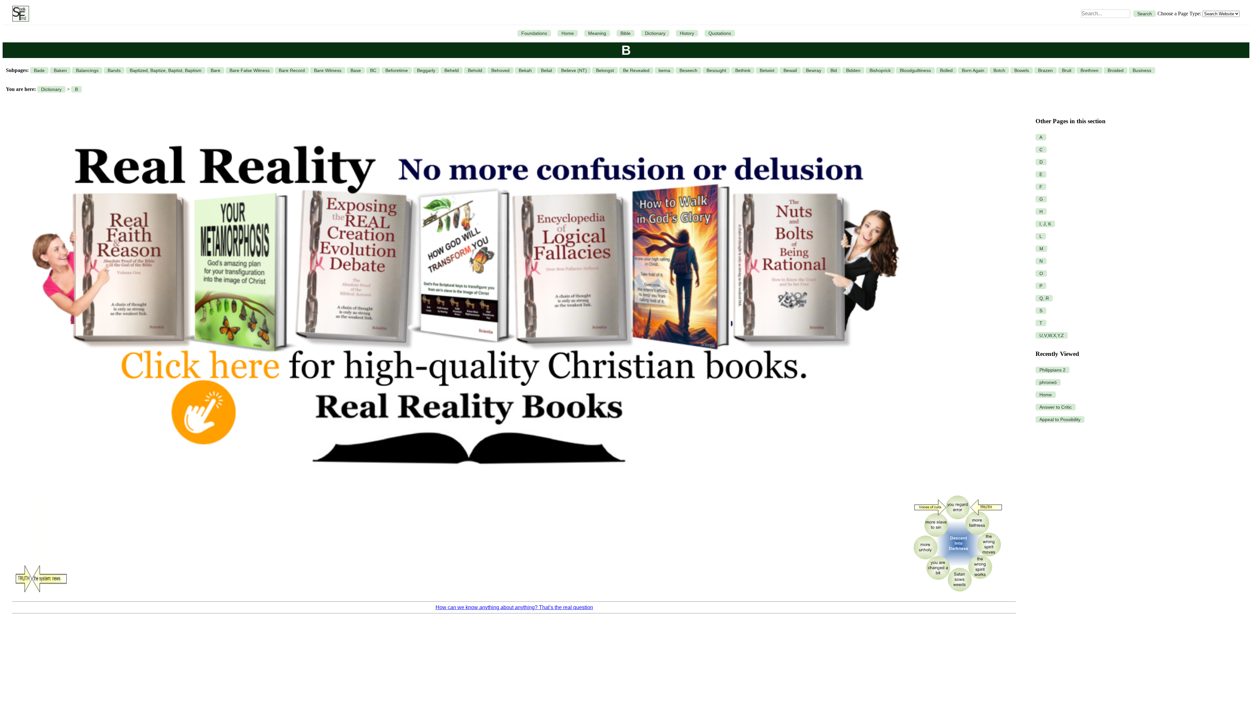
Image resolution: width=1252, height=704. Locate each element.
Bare (215, 70)
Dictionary (655, 33)
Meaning (597, 33)
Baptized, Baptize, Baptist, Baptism (165, 70)
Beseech (688, 70)
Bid (833, 70)
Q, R (1044, 298)
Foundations (534, 33)
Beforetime (396, 70)
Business (1142, 70)
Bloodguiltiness (915, 70)
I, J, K (1045, 224)
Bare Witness (327, 70)
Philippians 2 (1052, 370)
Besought (716, 70)
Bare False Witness (250, 70)
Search (1144, 13)
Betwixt (767, 70)
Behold (475, 70)
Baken (60, 70)
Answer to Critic (1055, 407)
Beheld (451, 70)
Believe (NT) (574, 70)
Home (567, 33)
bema (664, 70)
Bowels (1021, 70)
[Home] (19, 14)
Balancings (87, 70)
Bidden (853, 70)
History (687, 33)
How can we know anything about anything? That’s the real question (514, 607)
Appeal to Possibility (1060, 419)
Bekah (525, 70)
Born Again (973, 70)
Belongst (605, 70)
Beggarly (426, 70)
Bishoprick (880, 70)
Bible (625, 33)
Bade (39, 70)
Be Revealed (636, 70)
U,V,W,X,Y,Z (1051, 335)
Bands (114, 70)
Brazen (1045, 70)
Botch (999, 70)
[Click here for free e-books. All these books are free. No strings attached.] (464, 486)
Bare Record (292, 70)
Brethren (1089, 70)
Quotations (719, 33)
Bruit (1066, 70)
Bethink (743, 70)
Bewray (813, 70)
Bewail (790, 70)
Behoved (500, 70)
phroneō (1048, 382)
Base (355, 70)
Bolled (946, 70)
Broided (1116, 70)
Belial (546, 70)
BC (373, 70)
